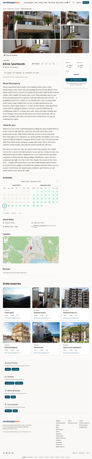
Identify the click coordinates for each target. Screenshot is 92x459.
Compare (36, 63)
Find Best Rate (77, 80)
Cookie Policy (83, 427)
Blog (57, 2)
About (58, 431)
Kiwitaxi (8, 369)
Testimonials (59, 436)
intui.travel (15, 369)
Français (47, 457)
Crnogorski (30, 457)
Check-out (79, 62)
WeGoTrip (8, 410)
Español (57, 457)
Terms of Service (84, 423)
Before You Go (64, 2)
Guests (67, 71)
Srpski (35, 457)
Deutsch (41, 457)
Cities (36, 2)
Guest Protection (61, 438)
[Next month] (57, 181)
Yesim (7, 397)
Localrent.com (9, 383)
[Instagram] (7, 453)
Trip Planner (51, 2)
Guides (41, 2)
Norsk (62, 457)
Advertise (59, 442)
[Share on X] (46, 63)
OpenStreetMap (48, 262)
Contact (58, 440)
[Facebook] (4, 453)
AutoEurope (19, 383)
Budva (17, 9)
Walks (45, 2)
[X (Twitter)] (9, 453)
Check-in (67, 62)
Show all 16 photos (11, 55)
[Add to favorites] (57, 63)
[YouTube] (12, 453)
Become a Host (72, 423)
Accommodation (29, 2)
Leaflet (41, 262)
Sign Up (85, 2)
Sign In (79, 2)
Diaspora (58, 434)
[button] (31, 248)
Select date (70, 66)
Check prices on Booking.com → (12, 318)
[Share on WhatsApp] (50, 63)
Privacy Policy (83, 425)
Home (4, 9)
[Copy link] (53, 63)
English (24, 457)
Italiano (52, 457)
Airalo (13, 397)
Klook (15, 410)
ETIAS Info (59, 444)
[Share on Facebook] (42, 63)
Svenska (67, 457)
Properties (11, 9)
